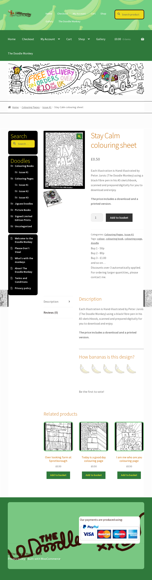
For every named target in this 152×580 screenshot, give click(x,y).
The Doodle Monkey (69, 21)
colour (101, 238)
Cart (93, 13)
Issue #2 (23, 191)
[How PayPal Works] (109, 532)
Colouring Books (24, 166)
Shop (103, 13)
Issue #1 (47, 107)
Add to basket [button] (58, 475)
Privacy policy (23, 288)
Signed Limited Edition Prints (23, 218)
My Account (79, 13)
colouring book (114, 238)
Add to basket (119, 217)
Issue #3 (23, 197)
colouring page (133, 238)
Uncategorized (23, 226)
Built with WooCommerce (44, 558)
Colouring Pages (31, 107)
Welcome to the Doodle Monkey (24, 240)
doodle (95, 243)
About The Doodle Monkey (23, 270)
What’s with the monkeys (24, 260)
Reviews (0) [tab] (51, 312)
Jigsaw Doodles (24, 203)
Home (49, 13)
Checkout (62, 13)
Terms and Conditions (21, 279)
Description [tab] (51, 301)
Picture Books (23, 210)
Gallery (49, 21)
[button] (79, 136)
